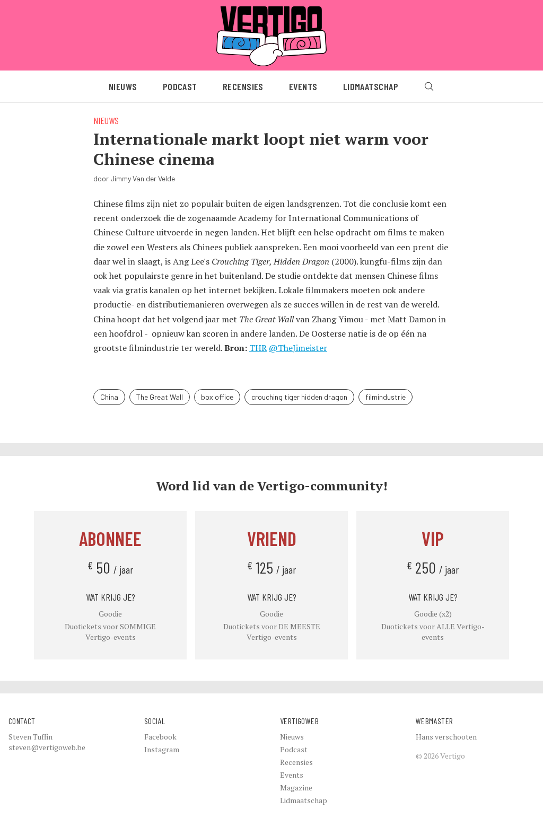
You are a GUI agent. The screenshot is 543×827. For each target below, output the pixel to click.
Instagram (161, 749)
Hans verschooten (446, 737)
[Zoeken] (429, 86)
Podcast (180, 86)
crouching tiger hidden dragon (299, 396)
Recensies (243, 86)
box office (217, 396)
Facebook (160, 737)
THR (258, 348)
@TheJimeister (298, 348)
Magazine (296, 787)
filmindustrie (385, 396)
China (109, 396)
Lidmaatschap (370, 86)
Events (303, 86)
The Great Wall (159, 396)
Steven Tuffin (30, 737)
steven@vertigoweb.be (46, 747)
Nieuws (123, 86)
